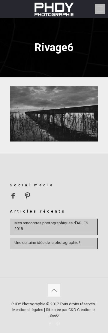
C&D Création (80, 309)
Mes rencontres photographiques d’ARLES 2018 (51, 226)
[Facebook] (50, 324)
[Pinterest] (58, 324)
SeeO (54, 315)
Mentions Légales (27, 309)
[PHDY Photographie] (54, 9)
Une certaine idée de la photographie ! (47, 242)
